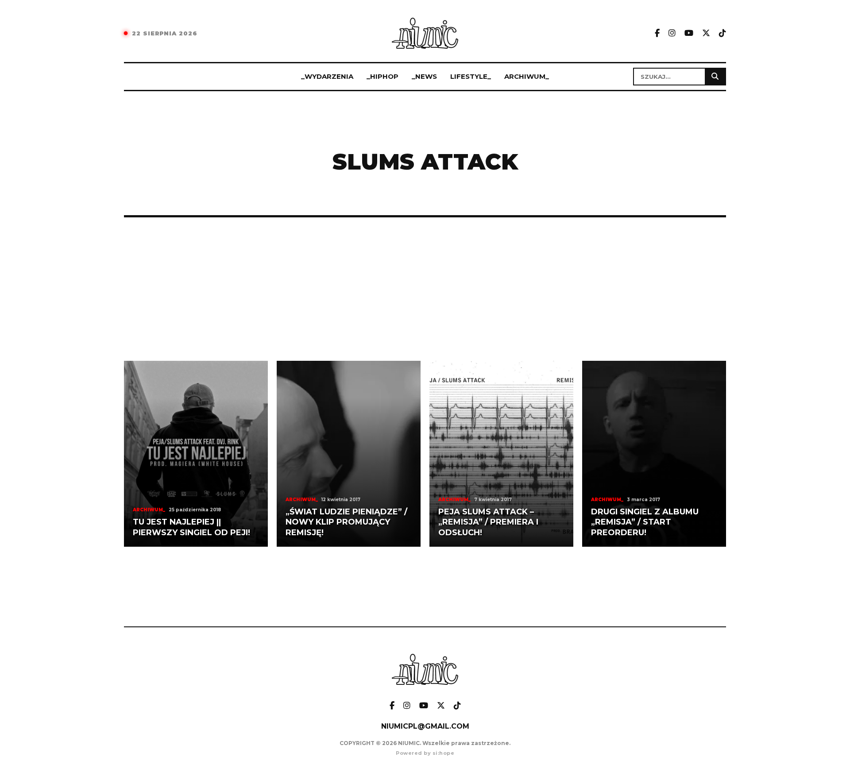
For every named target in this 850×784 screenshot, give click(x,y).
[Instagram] (672, 33)
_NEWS (424, 76)
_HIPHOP (382, 76)
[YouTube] (688, 33)
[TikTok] (722, 33)
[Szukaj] (715, 77)
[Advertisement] (425, 289)
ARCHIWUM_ (526, 76)
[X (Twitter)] (706, 33)
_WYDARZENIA (327, 76)
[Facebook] (657, 33)
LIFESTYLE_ (470, 76)
